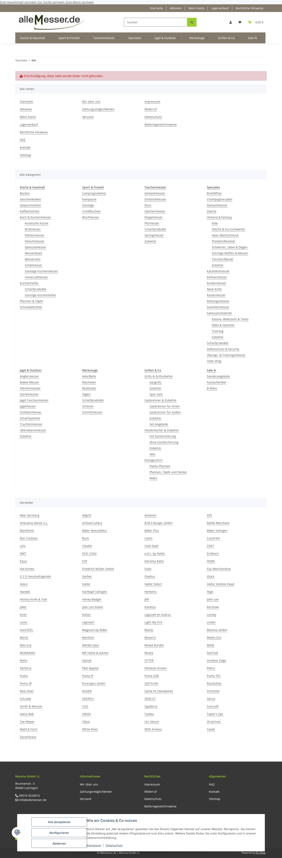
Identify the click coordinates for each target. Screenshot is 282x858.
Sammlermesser (218, 307)
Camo (148, 538)
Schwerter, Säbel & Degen (230, 247)
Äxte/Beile (89, 376)
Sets (152, 454)
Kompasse (89, 199)
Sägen (86, 394)
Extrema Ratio (154, 561)
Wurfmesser (90, 217)
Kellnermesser (217, 277)
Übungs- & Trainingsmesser (226, 355)
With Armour (153, 729)
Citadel (87, 546)
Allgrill (86, 515)
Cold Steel (151, 546)
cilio (22, 546)
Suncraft (213, 706)
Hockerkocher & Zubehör (162, 430)
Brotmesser (33, 229)
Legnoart (88, 622)
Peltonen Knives (156, 668)
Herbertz (151, 592)
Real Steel (26, 691)
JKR (147, 599)
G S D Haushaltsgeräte (35, 576)
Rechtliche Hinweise (249, 8)
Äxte (215, 223)
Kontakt (25, 147)
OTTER (149, 660)
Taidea (149, 714)
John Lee (213, 599)
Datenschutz (114, 845)
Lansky (211, 615)
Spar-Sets (156, 394)
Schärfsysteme (30, 418)
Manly (149, 630)
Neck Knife (214, 289)
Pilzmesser (152, 223)
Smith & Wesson (31, 706)
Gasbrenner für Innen (164, 406)
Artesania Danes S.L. (34, 523)
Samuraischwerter (219, 313)
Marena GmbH (217, 630)
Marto (24, 637)
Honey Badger (92, 599)
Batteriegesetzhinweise (161, 124)
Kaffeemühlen (29, 211)
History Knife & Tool (33, 599)
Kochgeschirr (154, 460)
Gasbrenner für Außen (165, 412)
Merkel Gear (90, 645)
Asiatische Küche (36, 223)
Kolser (86, 615)
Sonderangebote (218, 376)
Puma (24, 676)
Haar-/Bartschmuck (225, 235)
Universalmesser (36, 277)
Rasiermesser (216, 295)
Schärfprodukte (35, 289)
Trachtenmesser (31, 424)
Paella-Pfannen (159, 466)
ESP (84, 561)
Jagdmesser (28, 406)
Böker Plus (152, 530)
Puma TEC (214, 676)
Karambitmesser (218, 271)
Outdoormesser (30, 412)
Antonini (150, 515)
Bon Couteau (29, 538)
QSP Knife (151, 683)
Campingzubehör (94, 193)
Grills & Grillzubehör (159, 376)
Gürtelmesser (29, 394)
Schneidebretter (31, 307)
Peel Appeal (90, 668)
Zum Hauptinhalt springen (19, 2)
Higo (210, 592)
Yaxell (211, 729)
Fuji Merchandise (219, 569)
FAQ (22, 140)
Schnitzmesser (92, 412)
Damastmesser (155, 193)
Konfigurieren (59, 832)
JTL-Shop (260, 852)
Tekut (86, 722)
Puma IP (87, 676)
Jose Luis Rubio (92, 607)
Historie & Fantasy (219, 217)
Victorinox (213, 722)
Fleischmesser (34, 241)
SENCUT (150, 699)
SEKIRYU (88, 699)
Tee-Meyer (27, 722)
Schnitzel (213, 691)
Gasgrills (155, 382)
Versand (88, 117)
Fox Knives (27, 569)
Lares (23, 622)
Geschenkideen (30, 199)
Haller (86, 584)
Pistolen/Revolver (224, 241)
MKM (210, 645)
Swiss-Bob (27, 714)
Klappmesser (154, 217)
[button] (230, 22)
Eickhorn (213, 553)
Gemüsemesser (35, 247)
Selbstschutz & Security (223, 349)
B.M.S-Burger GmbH (158, 523)
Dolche (211, 211)
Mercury (25, 645)
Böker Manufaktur (94, 530)
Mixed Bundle (154, 645)
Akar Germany (29, 515)
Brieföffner (214, 193)
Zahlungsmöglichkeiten (98, 109)
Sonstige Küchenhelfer (40, 295)
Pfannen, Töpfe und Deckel (168, 472)
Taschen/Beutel (222, 259)
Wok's (153, 478)
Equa (23, 561)
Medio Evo (214, 637)
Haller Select (153, 584)
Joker (23, 607)
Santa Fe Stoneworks (159, 691)
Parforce (25, 668)
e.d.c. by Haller (155, 553)
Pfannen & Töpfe (31, 301)
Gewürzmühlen (30, 205)
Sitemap (25, 155)
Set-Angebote (158, 424)
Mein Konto (196, 8)
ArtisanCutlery (92, 523)
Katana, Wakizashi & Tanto (230, 319)
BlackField (27, 530)
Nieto (23, 660)
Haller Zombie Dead (220, 584)
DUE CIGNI (89, 553)
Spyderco (151, 706)
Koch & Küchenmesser (35, 217)
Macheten (89, 382)
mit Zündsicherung (162, 436)
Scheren (88, 406)
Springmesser (154, 235)
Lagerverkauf (220, 8)
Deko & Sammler (223, 325)
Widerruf (151, 109)
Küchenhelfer (29, 283)
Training (217, 331)
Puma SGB (152, 676)
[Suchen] (192, 22)
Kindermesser (216, 283)
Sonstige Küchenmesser (41, 271)
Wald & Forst (28, 729)
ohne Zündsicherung (163, 442)
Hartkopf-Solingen (94, 592)
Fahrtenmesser (30, 388)
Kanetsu (150, 607)
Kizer (23, 615)
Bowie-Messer (29, 382)
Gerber (87, 576)
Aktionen (176, 8)
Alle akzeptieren (59, 822)
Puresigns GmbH (93, 683)
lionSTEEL (26, 630)
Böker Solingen (217, 530)
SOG (85, 706)
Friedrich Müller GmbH (98, 569)
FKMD (211, 561)
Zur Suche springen (52, 2)
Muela (149, 653)
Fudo (148, 569)
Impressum (93, 845)
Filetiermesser (34, 235)
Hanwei (25, 592)
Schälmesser (33, 265)
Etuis (148, 205)
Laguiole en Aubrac (158, 615)
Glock (210, 576)
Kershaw (213, 607)
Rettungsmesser (218, 301)
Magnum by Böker (94, 630)
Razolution (214, 683)
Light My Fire (153, 622)
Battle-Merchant (218, 523)
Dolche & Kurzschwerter (228, 229)
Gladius (150, 576)
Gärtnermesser (155, 211)
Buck (85, 538)
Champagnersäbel (219, 199)
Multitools (89, 388)
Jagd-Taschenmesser (34, 400)
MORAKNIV (27, 653)
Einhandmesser (155, 199)
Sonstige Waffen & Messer (230, 253)
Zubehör (150, 241)
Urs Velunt (152, 722)
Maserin (150, 637)
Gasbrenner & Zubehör (161, 400)
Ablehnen (59, 843)
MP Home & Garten (95, 653)
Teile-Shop (214, 361)
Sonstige (88, 205)
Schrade (25, 699)
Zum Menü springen (80, 2)
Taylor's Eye (215, 714)
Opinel (86, 660)
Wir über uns (91, 101)
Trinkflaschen (91, 211)
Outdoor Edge (216, 660)
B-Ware (212, 388)
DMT (23, 553)
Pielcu (211, 668)
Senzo (211, 699)
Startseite (156, 8)
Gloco (23, 584)
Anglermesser (29, 376)
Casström (213, 538)
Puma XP (26, 683)
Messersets (32, 259)
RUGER (87, 691)
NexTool (212, 653)
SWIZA (86, 714)
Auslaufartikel (216, 382)
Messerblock (33, 253)
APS (209, 515)
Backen (25, 193)
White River (90, 729)
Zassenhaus (28, 737)
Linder (211, 622)
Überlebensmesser (33, 430)
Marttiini (88, 637)
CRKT (210, 546)
